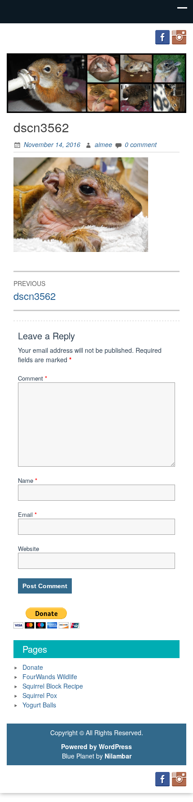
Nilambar (118, 755)
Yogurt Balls (39, 704)
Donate (32, 667)
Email (27, 514)
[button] (80, 204)
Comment (32, 378)
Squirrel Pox (39, 695)
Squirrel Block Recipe (52, 685)
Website (28, 548)
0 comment (141, 144)
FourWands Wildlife (49, 676)
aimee (103, 144)
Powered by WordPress (96, 746)
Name (27, 480)
